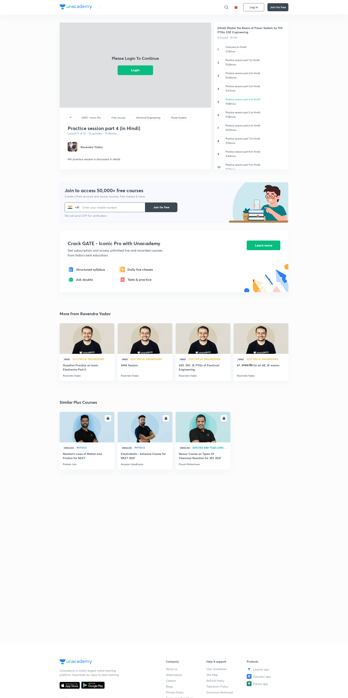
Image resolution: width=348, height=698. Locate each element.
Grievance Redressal (219, 692)
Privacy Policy (174, 692)
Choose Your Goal (121, 7)
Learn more (263, 245)
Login (135, 70)
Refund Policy (215, 681)
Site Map (212, 675)
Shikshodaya (174, 675)
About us (171, 669)
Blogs (169, 686)
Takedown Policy (217, 686)
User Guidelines (216, 669)
